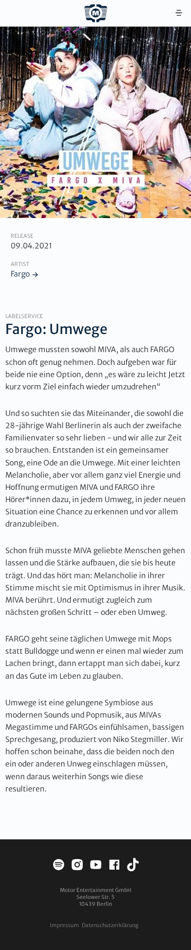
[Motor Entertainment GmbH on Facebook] (114, 866)
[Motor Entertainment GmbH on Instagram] (77, 866)
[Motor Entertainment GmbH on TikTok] (133, 866)
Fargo (20, 274)
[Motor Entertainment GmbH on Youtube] (95, 866)
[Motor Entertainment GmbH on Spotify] (58, 866)
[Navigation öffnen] (179, 13)
